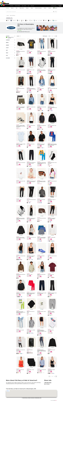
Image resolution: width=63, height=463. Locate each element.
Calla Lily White (28, 128)
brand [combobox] (7, 42)
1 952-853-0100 (21, 31)
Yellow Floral (20, 372)
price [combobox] (7, 52)
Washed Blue (41, 202)
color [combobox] (7, 47)
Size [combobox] (7, 50)
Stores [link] (45, 8)
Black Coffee (49, 73)
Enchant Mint (49, 353)
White (28, 315)
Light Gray (16, 73)
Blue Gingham (29, 259)
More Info (28, 31)
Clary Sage (49, 296)
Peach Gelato (41, 110)
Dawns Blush (49, 110)
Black (48, 203)
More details (47, 384)
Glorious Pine (20, 353)
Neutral (27, 315)
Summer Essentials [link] (38, 8)
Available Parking (53, 5)
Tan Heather (19, 73)
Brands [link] (50, 8)
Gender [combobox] (7, 45)
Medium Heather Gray (41, 129)
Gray (37, 73)
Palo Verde (29, 166)
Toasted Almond (42, 129)
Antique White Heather (16, 296)
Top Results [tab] (9, 17)
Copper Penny (19, 353)
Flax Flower (28, 166)
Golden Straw (48, 184)
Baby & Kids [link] (22, 8)
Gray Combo (49, 166)
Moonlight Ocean (29, 73)
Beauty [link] (27, 8)
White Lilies (19, 372)
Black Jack (27, 73)
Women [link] (12, 8)
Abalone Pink (37, 202)
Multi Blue (29, 373)
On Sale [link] (7, 8)
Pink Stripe (41, 372)
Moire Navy (29, 202)
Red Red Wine (20, 259)
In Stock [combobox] (7, 36)
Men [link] (16, 8)
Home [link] (32, 8)
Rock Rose (50, 184)
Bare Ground (37, 110)
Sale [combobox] (7, 55)
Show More (19, 30)
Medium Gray (28, 202)
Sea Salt (42, 110)
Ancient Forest (48, 73)
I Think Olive (50, 315)
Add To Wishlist (25, 39)
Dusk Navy (42, 147)
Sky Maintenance (21, 259)
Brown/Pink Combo (50, 373)
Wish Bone (20, 73)
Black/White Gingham (28, 259)
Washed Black (37, 91)
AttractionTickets (60, 5)
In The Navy (28, 73)
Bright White (48, 166)
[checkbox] (8, 20)
